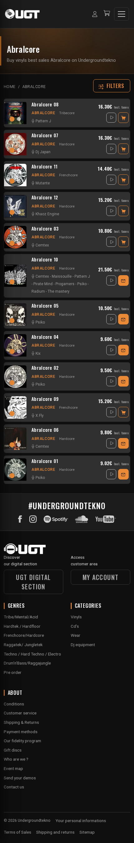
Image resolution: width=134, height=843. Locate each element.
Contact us (14, 786)
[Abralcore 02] (15, 376)
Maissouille (62, 276)
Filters (116, 86)
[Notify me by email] (123, 280)
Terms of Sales (17, 832)
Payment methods (20, 731)
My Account (101, 577)
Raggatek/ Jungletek (23, 644)
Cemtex (42, 245)
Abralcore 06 (45, 430)
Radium (38, 291)
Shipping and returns (55, 832)
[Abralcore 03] (15, 237)
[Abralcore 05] (15, 314)
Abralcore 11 (44, 166)
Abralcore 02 (45, 368)
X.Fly (40, 415)
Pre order (13, 672)
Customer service (20, 712)
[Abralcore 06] (15, 438)
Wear (75, 635)
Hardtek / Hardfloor (22, 626)
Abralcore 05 (45, 306)
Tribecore (66, 113)
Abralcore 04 (45, 337)
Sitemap (87, 832)
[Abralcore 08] (15, 113)
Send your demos (20, 777)
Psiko (82, 284)
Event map (13, 768)
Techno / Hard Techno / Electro (32, 653)
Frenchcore (68, 175)
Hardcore (66, 144)
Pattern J (43, 121)
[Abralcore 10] (15, 276)
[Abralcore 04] (15, 345)
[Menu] (121, 14)
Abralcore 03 (45, 229)
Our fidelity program (22, 740)
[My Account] (94, 14)
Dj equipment (83, 644)
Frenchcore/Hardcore (24, 635)
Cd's (75, 626)
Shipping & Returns (21, 722)
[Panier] (106, 14)
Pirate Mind (43, 284)
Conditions (14, 703)
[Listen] (111, 118)
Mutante (43, 183)
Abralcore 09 (45, 399)
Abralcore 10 (44, 259)
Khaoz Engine (47, 214)
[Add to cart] (123, 117)
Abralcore (43, 113)
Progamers (64, 284)
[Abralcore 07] (15, 144)
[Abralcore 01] (15, 469)
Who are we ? (16, 759)
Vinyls (76, 616)
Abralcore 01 (44, 461)
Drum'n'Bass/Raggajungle (27, 662)
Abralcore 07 (45, 135)
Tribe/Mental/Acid (21, 616)
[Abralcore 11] (15, 175)
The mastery (58, 291)
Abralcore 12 (44, 197)
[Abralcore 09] (15, 407)
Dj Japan (43, 152)
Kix (38, 353)
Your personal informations (80, 820)
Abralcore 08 (45, 104)
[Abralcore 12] (15, 206)
